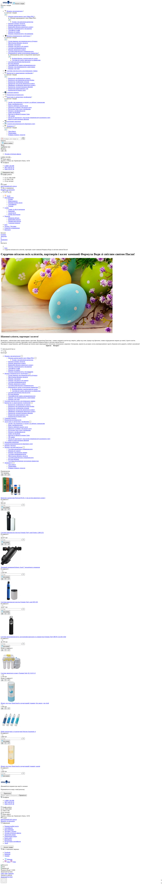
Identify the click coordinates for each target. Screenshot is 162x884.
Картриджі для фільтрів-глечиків (18, 82)
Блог (6, 224)
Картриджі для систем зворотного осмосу (21, 83)
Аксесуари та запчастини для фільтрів (19, 97)
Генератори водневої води (15, 95)
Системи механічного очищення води (20, 449)
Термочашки (12, 133)
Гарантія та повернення (12, 228)
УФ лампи (11, 116)
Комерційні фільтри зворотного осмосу (20, 27)
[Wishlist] (5, 475)
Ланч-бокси (12, 131)
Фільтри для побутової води (13, 447)
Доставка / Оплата (10, 831)
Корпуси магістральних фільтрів (18, 119)
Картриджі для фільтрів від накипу (19, 78)
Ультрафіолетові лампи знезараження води (21, 65)
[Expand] (22, 356)
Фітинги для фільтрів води (16, 111)
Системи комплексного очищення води (21, 51)
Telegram (9, 859)
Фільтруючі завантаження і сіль (18, 88)
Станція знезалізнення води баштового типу (21, 124)
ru (8, 147)
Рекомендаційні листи (15, 202)
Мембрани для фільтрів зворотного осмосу (22, 85)
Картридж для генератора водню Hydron (21, 80)
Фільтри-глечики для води (16, 23)
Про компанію (9, 197)
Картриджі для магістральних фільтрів (20, 87)
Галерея (10, 206)
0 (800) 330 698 (9, 166)
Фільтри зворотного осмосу (17, 25)
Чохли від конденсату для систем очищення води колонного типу (29, 117)
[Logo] (7, 3)
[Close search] (2, 139)
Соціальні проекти (13, 92)
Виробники (8, 840)
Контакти (7, 230)
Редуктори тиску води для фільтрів (19, 109)
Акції (8, 196)
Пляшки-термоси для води (16, 135)
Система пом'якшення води (17, 48)
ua (6, 147)
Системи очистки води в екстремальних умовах (22, 71)
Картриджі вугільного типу (17, 90)
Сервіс (6, 208)
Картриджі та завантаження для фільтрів (20, 73)
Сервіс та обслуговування (16, 209)
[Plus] (23, 505)
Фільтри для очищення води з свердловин (21, 67)
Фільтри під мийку (14, 32)
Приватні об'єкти (13, 218)
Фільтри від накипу (14, 451)
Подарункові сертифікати (12, 841)
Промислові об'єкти (14, 221)
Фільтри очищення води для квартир (20, 28)
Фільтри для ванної (14, 44)
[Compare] (8, 475)
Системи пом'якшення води (17, 454)
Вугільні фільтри (13, 63)
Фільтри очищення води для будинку (18, 36)
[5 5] (11, 635)
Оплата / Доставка (10, 226)
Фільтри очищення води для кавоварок (20, 33)
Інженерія (11, 211)
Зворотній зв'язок (10, 834)
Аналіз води (12, 213)
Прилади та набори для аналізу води (20, 107)
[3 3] (11, 531)
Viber (8, 862)
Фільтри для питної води (15, 11)
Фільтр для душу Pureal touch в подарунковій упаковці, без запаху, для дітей (25, 703)
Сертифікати (12, 204)
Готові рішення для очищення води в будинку (23, 41)
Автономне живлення (14, 121)
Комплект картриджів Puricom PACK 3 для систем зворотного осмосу (23, 498)
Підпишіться (22, 795)
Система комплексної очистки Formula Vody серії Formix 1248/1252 (22, 532)
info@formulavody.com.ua (9, 186)
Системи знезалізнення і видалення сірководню (23, 461)
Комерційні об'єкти (14, 219)
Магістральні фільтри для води (18, 43)
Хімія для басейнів (14, 112)
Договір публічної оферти (12, 154)
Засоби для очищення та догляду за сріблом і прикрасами (26, 102)
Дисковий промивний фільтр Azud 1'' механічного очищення (20, 567)
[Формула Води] (5, 783)
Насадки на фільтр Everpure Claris (19, 114)
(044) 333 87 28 (9, 169)
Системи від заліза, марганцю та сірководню (26, 60)
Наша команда (12, 201)
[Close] (2, 7)
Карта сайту (8, 838)
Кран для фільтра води (15, 104)
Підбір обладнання (14, 214)
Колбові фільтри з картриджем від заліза (25, 58)
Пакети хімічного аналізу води (18, 106)
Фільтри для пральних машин (17, 452)
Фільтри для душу (14, 68)
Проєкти (7, 216)
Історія (10, 199)
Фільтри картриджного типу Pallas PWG (21, 16)
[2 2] (11, 565)
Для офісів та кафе (14, 30)
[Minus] (2, 505)
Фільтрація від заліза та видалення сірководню (23, 53)
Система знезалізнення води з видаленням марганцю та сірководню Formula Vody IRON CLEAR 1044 (33, 637)
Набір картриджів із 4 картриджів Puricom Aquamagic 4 (18, 731)
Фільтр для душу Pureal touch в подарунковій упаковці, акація (20, 766)
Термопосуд (10, 126)
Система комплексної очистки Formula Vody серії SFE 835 (19, 602)
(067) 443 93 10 (9, 167)
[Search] (23, 138)
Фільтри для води (10, 445)
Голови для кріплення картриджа (22, 22)
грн (2, 150)
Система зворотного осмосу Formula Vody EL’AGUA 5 (18, 673)
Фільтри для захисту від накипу (18, 46)
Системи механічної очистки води (19, 62)
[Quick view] (2, 475)
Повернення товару (10, 836)
